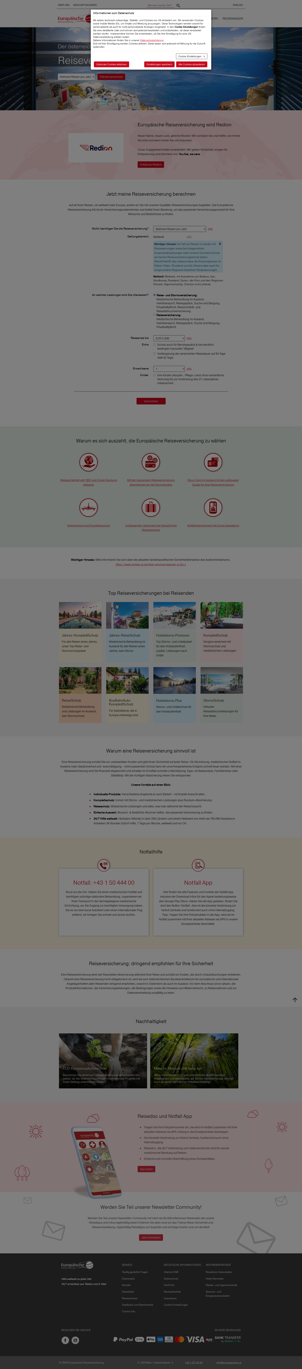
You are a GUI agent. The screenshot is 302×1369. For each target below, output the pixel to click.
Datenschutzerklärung (152, 40)
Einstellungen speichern (159, 64)
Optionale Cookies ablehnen (111, 64)
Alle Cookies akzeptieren (192, 64)
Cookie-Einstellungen (190, 56)
